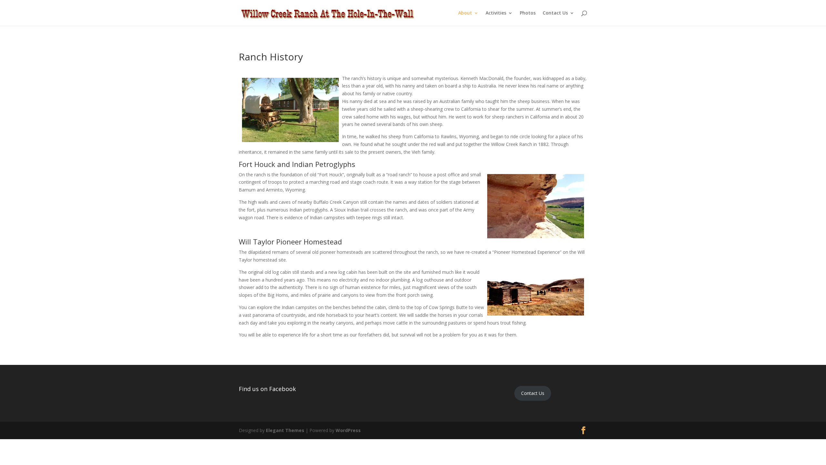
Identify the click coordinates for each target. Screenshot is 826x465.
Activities (496, 13)
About (465, 13)
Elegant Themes (285, 430)
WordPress (348, 430)
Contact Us (555, 13)
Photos (528, 13)
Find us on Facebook (267, 389)
